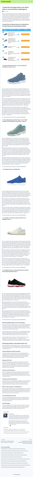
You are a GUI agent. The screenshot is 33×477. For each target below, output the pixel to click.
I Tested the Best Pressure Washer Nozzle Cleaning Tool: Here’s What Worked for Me (15, 465)
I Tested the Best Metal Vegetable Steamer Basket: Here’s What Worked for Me (14, 430)
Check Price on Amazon (25, 34)
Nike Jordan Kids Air (8, 120)
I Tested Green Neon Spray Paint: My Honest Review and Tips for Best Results (14, 450)
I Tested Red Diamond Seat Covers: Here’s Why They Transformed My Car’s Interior (15, 433)
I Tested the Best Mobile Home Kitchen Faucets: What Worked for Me (13, 467)
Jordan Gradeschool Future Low (11, 65)
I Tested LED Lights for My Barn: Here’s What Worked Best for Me (12, 452)
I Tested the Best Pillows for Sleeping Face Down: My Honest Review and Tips (14, 463)
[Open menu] (31, 1)
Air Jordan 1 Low (7, 218)
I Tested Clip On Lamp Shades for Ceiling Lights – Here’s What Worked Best (14, 429)
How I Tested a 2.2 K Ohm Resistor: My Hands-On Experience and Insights (7, 441)
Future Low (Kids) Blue (14, 169)
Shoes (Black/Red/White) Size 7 (10, 271)
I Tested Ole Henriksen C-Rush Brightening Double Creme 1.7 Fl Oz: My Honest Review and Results (25, 441)
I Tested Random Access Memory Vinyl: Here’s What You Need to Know (13, 448)
